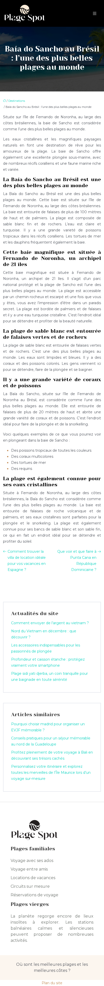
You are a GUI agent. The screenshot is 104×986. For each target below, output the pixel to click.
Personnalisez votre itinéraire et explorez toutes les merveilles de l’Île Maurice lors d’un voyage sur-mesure (51, 772)
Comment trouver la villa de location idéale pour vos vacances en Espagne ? (27, 560)
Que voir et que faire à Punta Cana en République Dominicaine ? (76, 560)
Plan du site (52, 983)
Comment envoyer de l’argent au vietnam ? (50, 623)
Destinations (16, 101)
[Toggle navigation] (94, 13)
